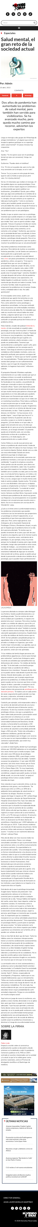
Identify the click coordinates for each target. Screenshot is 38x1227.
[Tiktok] (30, 14)
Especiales (9, 33)
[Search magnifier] (34, 22)
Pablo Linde (5, 1043)
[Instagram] (25, 14)
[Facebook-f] (8, 14)
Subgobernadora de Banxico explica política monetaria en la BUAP (18, 1176)
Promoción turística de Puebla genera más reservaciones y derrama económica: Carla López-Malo (19, 1139)
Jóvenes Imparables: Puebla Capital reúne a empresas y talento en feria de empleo (19, 1128)
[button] (19, 27)
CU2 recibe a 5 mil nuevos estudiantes (19, 1167)
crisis (6, 259)
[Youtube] (19, 14)
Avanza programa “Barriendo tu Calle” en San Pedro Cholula (19, 1159)
